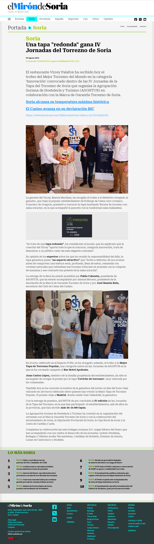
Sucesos (143, 26)
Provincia (44, 19)
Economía (132, 514)
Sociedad (131, 511)
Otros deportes (113, 528)
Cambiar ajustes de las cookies (19, 531)
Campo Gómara (93, 528)
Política (131, 508)
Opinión (108, 19)
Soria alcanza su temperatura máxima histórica (67, 102)
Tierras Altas (92, 516)
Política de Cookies (15, 522)
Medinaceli (91, 536)
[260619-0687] (77, 225)
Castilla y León (135, 521)
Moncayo (90, 530)
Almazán (90, 533)
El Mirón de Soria (38, 6)
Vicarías (90, 525)
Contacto (11, 527)
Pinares (90, 508)
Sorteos (132, 531)
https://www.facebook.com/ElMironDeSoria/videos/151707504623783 (67, 115)
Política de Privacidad (16, 525)
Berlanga (90, 511)
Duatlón (111, 525)
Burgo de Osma (93, 519)
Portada (19, 19)
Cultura (131, 516)
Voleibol (111, 514)
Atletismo (111, 516)
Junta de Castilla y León (136, 523)
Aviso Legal (12, 520)
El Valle (90, 514)
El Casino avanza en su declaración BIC (60, 109)
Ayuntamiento (132, 26)
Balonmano (112, 519)
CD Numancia (113, 508)
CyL (85, 19)
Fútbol (110, 511)
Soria (32, 19)
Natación (111, 522)
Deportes (73, 19)
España (59, 19)
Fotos (96, 19)
